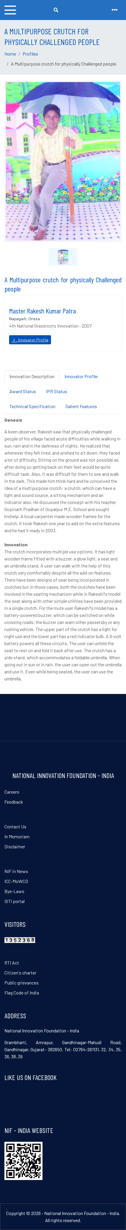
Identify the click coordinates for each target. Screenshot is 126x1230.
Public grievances (21, 982)
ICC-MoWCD (16, 881)
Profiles (30, 53)
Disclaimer (14, 846)
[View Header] (115, 10)
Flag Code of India (21, 992)
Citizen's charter (20, 972)
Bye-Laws (14, 891)
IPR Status (56, 391)
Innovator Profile (32, 339)
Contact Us (15, 826)
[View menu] (10, 10)
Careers (11, 792)
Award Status (22, 391)
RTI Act (11, 962)
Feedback (13, 802)
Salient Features (81, 406)
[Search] (56, 10)
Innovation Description (32, 376)
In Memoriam (17, 836)
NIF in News (16, 871)
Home (10, 53)
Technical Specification (32, 406)
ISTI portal (14, 901)
